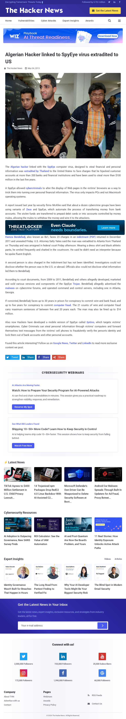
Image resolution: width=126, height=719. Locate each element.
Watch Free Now (23, 445)
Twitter (73, 343)
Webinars (47, 696)
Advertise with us (12, 700)
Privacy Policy (49, 705)
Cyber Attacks (48, 20)
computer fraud (62, 305)
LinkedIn (86, 343)
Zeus (29, 209)
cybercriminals (34, 188)
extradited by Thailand (36, 171)
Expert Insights (71, 20)
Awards (89, 20)
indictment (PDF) (86, 237)
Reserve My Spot (23, 407)
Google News (60, 343)
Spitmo (90, 322)
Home (8, 20)
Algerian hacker (19, 166)
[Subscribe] (102, 625)
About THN (9, 696)
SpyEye (51, 166)
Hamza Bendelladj (15, 237)
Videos (107, 559)
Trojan (76, 283)
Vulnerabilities (26, 20)
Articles (118, 559)
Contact (7, 705)
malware (10, 288)
